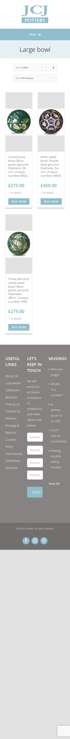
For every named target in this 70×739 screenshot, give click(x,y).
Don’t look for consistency (57, 435)
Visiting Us (12, 404)
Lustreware (13, 383)
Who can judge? (57, 372)
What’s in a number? (57, 389)
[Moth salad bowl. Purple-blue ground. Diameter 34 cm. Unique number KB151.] (51, 122)
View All (54, 484)
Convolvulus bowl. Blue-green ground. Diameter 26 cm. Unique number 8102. (18, 166)
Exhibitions (12, 461)
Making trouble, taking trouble (56, 458)
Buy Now (19, 201)
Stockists (11, 468)
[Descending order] (53, 67)
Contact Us (12, 411)
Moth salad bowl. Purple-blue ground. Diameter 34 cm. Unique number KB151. (51, 166)
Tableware (12, 390)
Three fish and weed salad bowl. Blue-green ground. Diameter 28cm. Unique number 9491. (18, 290)
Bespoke (11, 397)
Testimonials (14, 454)
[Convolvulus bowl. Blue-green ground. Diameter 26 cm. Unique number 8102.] (19, 122)
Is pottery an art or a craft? (57, 412)
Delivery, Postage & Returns (12, 425)
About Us (11, 376)
